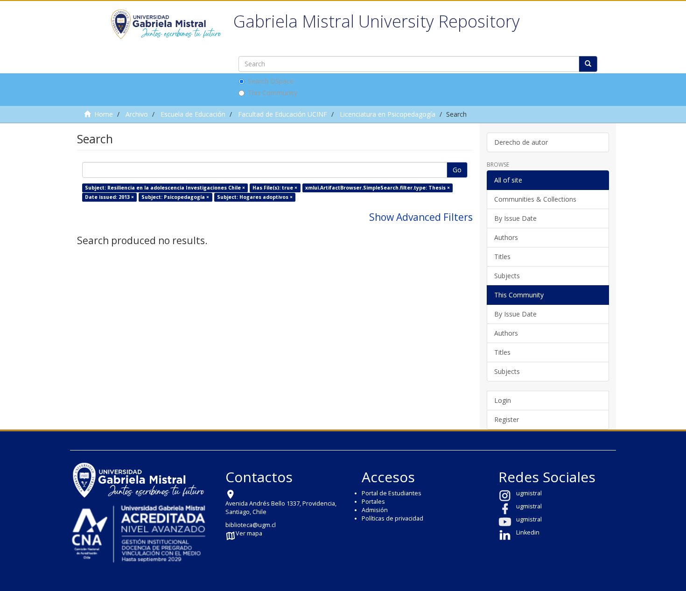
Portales (373, 502)
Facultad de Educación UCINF (282, 114)
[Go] (588, 64)
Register (506, 419)
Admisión (375, 510)
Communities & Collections (535, 199)
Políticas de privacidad (392, 518)
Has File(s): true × (274, 187)
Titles (502, 256)
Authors (506, 237)
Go (457, 169)
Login (502, 400)
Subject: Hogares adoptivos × (255, 197)
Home (103, 114)
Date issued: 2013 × (109, 197)
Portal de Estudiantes (391, 493)
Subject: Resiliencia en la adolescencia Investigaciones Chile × (165, 187)
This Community (272, 92)
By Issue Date (515, 218)
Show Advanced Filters (421, 217)
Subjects (507, 275)
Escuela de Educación (193, 114)
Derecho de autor (521, 142)
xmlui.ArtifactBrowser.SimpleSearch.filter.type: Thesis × (377, 187)
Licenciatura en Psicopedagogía (387, 114)
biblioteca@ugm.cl (250, 525)
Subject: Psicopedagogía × (175, 197)
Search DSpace (271, 81)
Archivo (137, 114)
